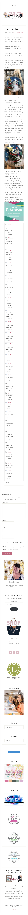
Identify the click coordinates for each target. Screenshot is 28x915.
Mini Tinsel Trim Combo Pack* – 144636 (9, 425)
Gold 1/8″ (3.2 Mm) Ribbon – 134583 (9, 456)
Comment (5, 502)
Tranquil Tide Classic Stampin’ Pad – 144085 (9, 325)
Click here (11, 642)
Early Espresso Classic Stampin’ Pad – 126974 (9, 347)
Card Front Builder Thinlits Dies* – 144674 (9, 436)
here (15, 189)
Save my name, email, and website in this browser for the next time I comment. (12, 543)
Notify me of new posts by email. (11, 549)
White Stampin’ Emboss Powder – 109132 (9, 367)
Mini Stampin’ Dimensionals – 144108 (9, 475)
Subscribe (14, 609)
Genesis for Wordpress (16, 908)
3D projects (11, 486)
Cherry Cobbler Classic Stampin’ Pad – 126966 (9, 314)
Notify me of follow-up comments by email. (13, 547)
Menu (15, 5)
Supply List (7, 482)
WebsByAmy (14, 909)
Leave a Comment (20, 32)
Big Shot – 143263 (9, 465)
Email (4, 527)
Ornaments (9, 488)
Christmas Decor (16, 486)
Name (4, 520)
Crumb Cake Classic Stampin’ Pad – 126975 (9, 336)
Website (4, 534)
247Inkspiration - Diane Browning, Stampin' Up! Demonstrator (14, 15)
